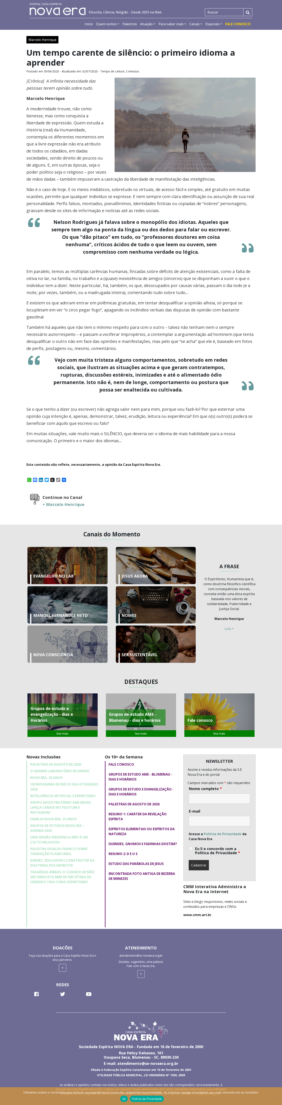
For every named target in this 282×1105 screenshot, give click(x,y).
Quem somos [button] (106, 24)
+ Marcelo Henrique (63, 504)
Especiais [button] (212, 24)
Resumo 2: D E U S (123, 854)
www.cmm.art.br (197, 915)
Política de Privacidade (223, 834)
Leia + (229, 628)
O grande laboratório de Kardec (60, 771)
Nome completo (205, 789)
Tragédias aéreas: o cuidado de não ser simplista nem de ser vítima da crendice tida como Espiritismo (62, 877)
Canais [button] (194, 24)
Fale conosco (121, 764)
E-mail (194, 811)
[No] (277, 1096)
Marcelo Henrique (42, 39)
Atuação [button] (146, 24)
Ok (124, 1098)
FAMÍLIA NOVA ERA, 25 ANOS (53, 819)
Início (89, 24)
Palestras (129, 24)
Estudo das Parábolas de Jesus (136, 863)
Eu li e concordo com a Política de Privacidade (217, 851)
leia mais (62, 733)
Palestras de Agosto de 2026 (55, 764)
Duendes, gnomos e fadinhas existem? (143, 844)
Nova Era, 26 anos (46, 777)
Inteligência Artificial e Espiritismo (63, 796)
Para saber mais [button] (171, 24)
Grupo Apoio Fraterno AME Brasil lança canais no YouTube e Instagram (60, 807)
